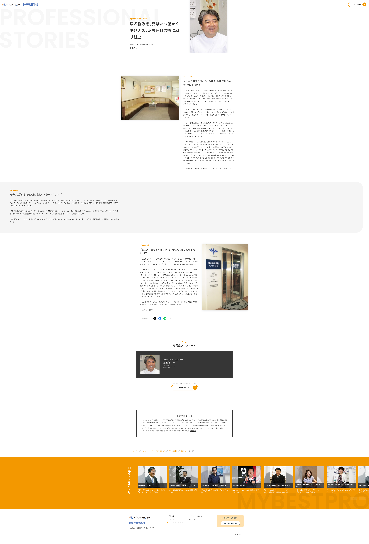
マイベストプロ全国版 (195, 516)
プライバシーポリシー (175, 522)
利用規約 (171, 519)
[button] (353, 498)
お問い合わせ (193, 519)
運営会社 (171, 516)
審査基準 (193, 431)
